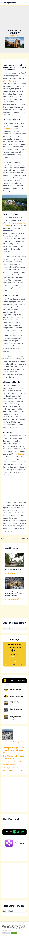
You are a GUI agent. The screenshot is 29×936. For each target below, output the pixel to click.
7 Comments (7, 598)
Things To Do (21, 571)
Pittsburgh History (14, 571)
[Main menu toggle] (26, 3)
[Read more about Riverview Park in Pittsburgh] (14, 560)
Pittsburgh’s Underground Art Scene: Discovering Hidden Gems (13, 750)
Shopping (18, 598)
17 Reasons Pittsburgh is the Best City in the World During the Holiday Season (14, 593)
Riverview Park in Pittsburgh (13, 569)
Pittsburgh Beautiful (9, 3)
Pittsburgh (6, 129)
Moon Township (10, 81)
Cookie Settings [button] (6, 932)
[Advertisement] (14, 19)
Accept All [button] (14, 932)
